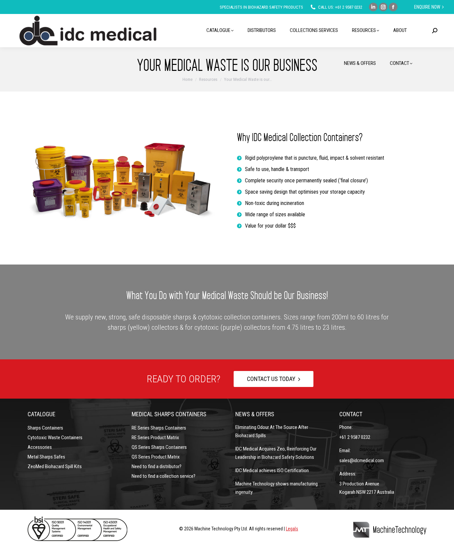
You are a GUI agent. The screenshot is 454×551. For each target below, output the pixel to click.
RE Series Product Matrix (155, 438)
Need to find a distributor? (156, 466)
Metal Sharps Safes (46, 457)
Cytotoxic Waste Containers (55, 438)
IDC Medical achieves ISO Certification (272, 470)
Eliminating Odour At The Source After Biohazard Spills (271, 431)
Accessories (40, 447)
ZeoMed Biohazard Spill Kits (55, 466)
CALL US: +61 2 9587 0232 (340, 7)
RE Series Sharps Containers (159, 428)
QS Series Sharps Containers (159, 447)
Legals (292, 528)
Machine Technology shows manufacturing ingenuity (276, 488)
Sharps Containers (45, 428)
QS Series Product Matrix (156, 457)
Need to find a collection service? (163, 476)
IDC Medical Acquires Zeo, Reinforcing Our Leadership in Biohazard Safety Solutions (275, 453)
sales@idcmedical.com (361, 460)
